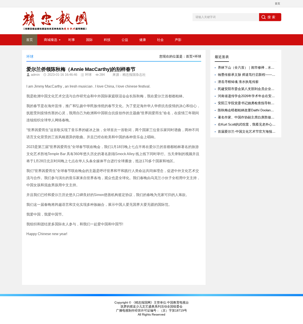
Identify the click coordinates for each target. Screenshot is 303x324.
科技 (107, 40)
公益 (125, 40)
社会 (160, 40)
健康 (142, 40)
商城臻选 (50, 40)
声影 (178, 40)
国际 (89, 40)
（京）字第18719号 (173, 310)
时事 (71, 40)
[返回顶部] (298, 287)
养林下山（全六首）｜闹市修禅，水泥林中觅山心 (254, 67)
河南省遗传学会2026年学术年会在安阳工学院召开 (254, 96)
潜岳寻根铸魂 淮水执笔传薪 (238, 82)
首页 (277, 3)
